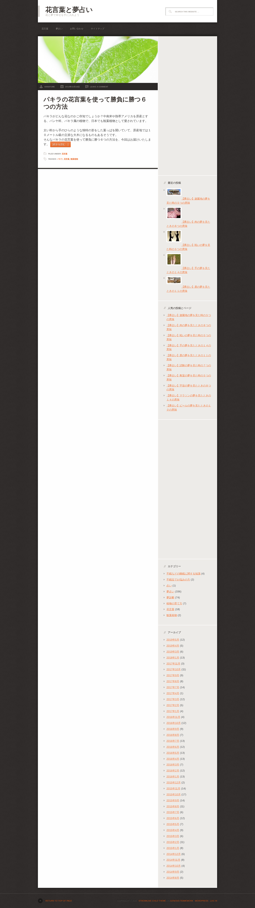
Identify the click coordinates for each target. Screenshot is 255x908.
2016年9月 (173, 728)
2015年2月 (173, 842)
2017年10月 (174, 669)
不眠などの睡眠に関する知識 (183, 573)
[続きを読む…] (60, 144)
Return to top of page (58, 901)
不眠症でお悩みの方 (178, 579)
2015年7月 (173, 812)
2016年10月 (174, 722)
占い (169, 585)
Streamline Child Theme (152, 901)
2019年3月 (173, 651)
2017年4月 (173, 693)
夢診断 (170, 597)
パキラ (60, 159)
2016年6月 (173, 746)
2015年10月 (174, 794)
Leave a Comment (99, 87)
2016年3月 (173, 764)
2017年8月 (173, 681)
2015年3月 (173, 836)
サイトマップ (97, 28)
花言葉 (45, 28)
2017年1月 (173, 711)
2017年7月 (173, 687)
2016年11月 (173, 716)
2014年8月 (173, 877)
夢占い (59, 28)
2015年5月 (173, 824)
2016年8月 (173, 734)
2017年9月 (173, 675)
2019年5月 (173, 639)
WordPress (201, 901)
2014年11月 (173, 859)
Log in (213, 901)
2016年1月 (173, 776)
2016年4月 (173, 758)
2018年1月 (173, 657)
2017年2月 (173, 705)
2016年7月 (173, 740)
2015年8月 (173, 806)
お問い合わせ (76, 28)
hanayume (49, 87)
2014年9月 (173, 871)
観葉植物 (74, 159)
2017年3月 (173, 699)
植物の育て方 (174, 603)
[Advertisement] (188, 106)
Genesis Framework (181, 901)
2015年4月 (173, 830)
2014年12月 (174, 854)
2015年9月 (173, 800)
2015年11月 (173, 788)
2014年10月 (174, 865)
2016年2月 (173, 770)
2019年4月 (173, 645)
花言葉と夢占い (69, 9)
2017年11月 (173, 663)
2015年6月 (173, 818)
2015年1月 (173, 848)
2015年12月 (174, 782)
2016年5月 (173, 752)
